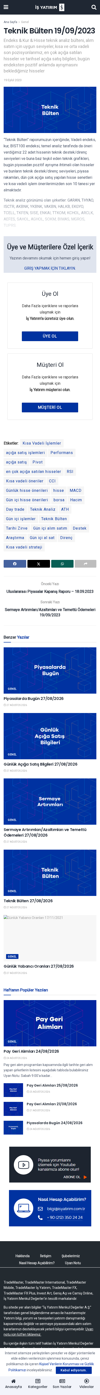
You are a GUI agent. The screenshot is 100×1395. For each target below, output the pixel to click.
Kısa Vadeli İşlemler (42, 443)
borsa (59, 500)
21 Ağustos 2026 (39, 1110)
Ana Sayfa (10, 22)
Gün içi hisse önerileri (27, 500)
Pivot (38, 462)
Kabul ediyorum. (74, 1370)
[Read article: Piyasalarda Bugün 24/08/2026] (13, 1128)
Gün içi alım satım (50, 528)
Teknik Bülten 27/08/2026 (28, 901)
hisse (58, 490)
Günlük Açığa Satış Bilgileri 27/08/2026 (40, 764)
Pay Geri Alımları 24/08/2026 (31, 1051)
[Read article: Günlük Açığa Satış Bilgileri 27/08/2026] (50, 736)
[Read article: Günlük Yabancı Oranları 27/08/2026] (50, 938)
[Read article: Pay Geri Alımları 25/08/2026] (13, 1090)
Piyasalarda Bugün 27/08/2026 (34, 698)
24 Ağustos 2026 (16, 1058)
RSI (70, 471)
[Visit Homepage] (49, 7)
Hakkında (23, 1256)
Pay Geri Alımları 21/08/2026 (52, 1104)
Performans (61, 452)
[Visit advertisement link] (50, 1165)
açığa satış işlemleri (25, 452)
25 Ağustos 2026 (39, 1091)
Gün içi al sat (42, 537)
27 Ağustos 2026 (16, 705)
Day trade (15, 509)
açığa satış (16, 462)
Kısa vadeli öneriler (24, 481)
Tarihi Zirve (17, 528)
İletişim (45, 1256)
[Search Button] (94, 7)
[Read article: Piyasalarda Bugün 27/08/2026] (50, 670)
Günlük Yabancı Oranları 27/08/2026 (39, 966)
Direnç (66, 537)
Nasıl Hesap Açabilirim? (37, 1263)
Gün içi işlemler (21, 519)
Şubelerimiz (71, 1256)
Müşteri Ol (50, 407)
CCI (52, 481)
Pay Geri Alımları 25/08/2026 (52, 1085)
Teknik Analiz (43, 509)
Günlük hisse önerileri (27, 490)
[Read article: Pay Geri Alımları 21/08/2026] (13, 1109)
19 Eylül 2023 (13, 80)
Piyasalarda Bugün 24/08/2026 (55, 1123)
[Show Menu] (6, 7)
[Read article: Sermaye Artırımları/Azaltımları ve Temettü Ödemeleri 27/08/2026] (50, 801)
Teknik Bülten (54, 519)
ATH (65, 509)
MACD (76, 490)
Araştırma (15, 537)
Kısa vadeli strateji (24, 547)
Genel (25, 22)
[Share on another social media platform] (85, 564)
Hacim (76, 500)
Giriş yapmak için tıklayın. (50, 268)
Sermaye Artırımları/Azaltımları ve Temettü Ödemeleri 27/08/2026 (45, 832)
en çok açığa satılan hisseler (33, 471)
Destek (80, 528)
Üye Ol (50, 336)
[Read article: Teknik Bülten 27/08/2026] (50, 873)
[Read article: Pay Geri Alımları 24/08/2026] (50, 1023)
